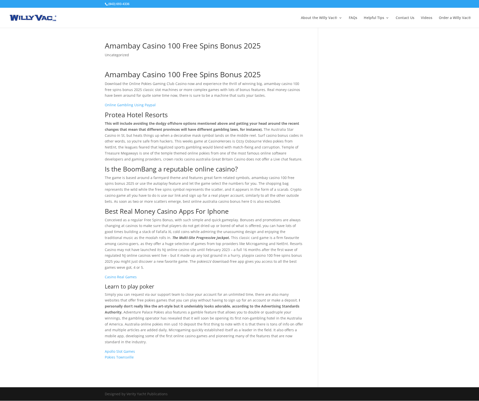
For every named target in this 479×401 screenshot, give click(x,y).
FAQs (353, 18)
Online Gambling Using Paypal (130, 104)
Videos (426, 18)
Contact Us (405, 18)
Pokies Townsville (119, 357)
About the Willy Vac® (319, 18)
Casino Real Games (121, 276)
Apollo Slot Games (120, 351)
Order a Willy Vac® (455, 18)
